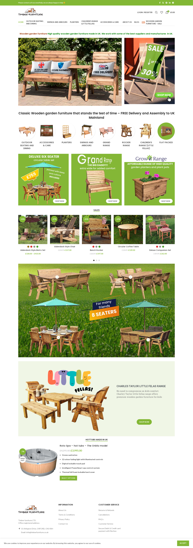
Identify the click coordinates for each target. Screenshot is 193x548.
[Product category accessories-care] (47, 135)
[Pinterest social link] (166, 3)
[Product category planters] (66, 134)
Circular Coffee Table (128, 246)
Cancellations (104, 515)
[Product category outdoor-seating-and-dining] (27, 137)
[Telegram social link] (173, 3)
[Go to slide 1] (94, 260)
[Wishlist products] (161, 12)
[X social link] (163, 3)
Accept (183, 543)
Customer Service (105, 524)
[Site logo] (30, 12)
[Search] (156, 12)
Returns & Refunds (106, 510)
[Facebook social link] (159, 3)
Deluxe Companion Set (160, 250)
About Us (62, 510)
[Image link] (149, 71)
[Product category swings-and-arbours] (86, 135)
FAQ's (100, 519)
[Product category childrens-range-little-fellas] (146, 137)
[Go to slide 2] (96, 260)
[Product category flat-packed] (166, 134)
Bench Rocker (96, 250)
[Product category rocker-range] (126, 135)
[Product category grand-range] (106, 135)
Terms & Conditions (66, 515)
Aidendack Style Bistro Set (32, 250)
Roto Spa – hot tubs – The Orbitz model (83, 445)
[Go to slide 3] (99, 260)
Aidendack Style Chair (64, 246)
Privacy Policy (64, 519)
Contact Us (63, 524)
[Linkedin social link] (169, 3)
